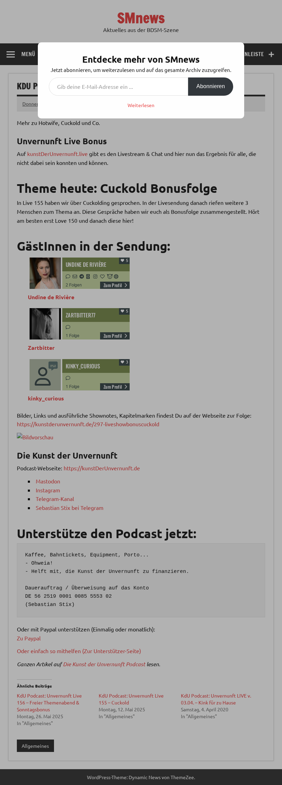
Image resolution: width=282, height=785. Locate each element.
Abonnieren (210, 86)
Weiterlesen (141, 105)
